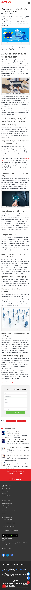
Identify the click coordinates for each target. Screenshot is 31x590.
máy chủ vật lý (21, 420)
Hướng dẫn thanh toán (7, 508)
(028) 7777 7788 (15, 473)
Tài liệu (4, 493)
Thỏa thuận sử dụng (7, 503)
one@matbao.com (15, 479)
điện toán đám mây (11, 420)
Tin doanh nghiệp (6, 488)
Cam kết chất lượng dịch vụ (8, 510)
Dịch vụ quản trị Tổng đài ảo (8, 526)
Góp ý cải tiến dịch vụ (7, 495)
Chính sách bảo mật (6, 505)
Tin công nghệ (5, 491)
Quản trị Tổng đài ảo (7, 517)
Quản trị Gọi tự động (7, 519)
